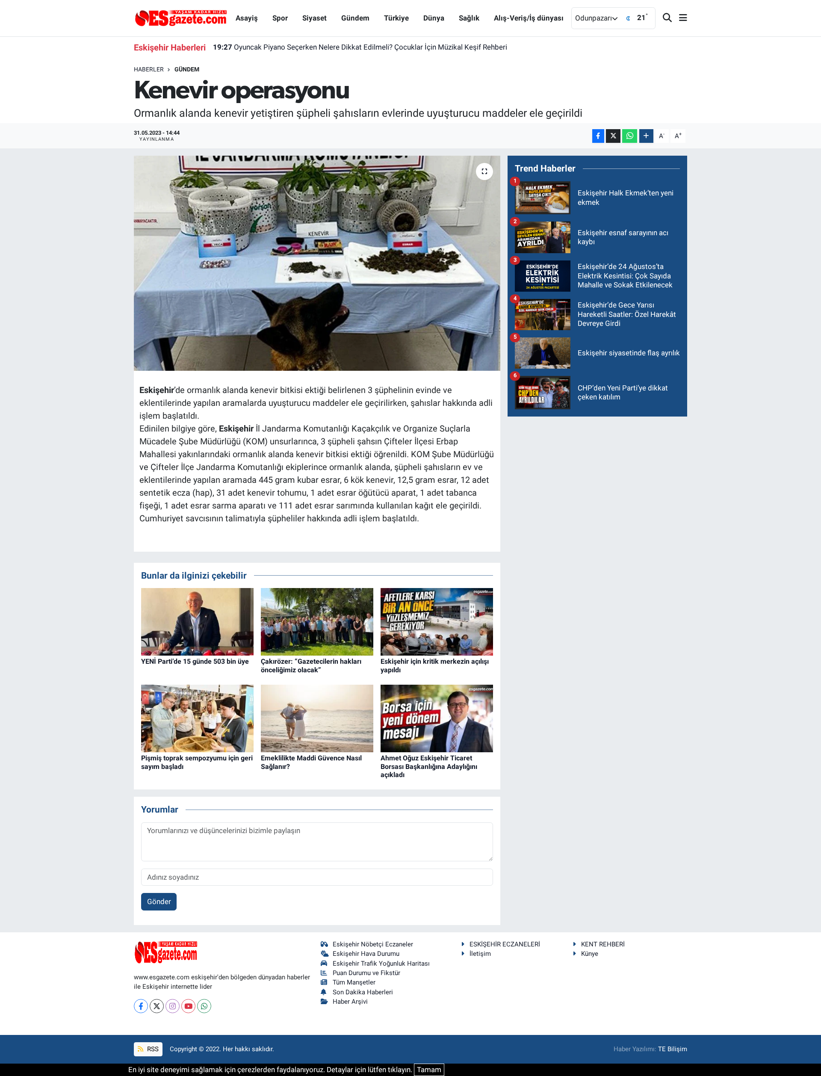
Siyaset (314, 18)
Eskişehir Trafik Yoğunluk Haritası (381, 963)
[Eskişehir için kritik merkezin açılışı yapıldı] (437, 621)
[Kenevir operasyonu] (317, 263)
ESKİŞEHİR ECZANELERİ (505, 944)
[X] (157, 1006)
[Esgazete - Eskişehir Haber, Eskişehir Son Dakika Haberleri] (181, 17)
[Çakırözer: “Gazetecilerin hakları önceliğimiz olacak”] (317, 621)
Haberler (149, 69)
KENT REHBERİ (603, 944)
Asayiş (247, 18)
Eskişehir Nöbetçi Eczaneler (373, 944)
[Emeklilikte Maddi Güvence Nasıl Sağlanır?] (317, 718)
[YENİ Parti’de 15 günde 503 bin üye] (197, 621)
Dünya (433, 18)
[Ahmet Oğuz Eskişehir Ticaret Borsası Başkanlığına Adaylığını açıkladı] (437, 718)
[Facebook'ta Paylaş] (598, 136)
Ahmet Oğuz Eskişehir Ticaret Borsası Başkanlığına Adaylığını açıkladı (429, 766)
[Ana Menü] (679, 18)
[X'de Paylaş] (613, 136)
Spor (280, 18)
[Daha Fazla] (646, 136)
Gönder (159, 901)
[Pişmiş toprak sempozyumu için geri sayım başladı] (197, 718)
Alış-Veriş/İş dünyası (529, 18)
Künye (589, 954)
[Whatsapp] (204, 1006)
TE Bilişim (672, 1049)
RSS (152, 1049)
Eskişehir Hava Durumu (366, 954)
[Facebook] (141, 1006)
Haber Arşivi (350, 1001)
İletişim (480, 954)
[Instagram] (172, 1006)
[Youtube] (188, 1006)
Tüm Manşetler (354, 982)
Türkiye (396, 18)
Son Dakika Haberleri (363, 992)
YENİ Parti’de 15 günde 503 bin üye (195, 661)
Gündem (355, 18)
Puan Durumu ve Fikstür (366, 973)
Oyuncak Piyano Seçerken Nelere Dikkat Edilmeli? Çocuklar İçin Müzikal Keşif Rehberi (360, 47)
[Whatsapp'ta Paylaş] (629, 136)
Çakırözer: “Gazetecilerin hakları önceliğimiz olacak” (311, 665)
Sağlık (469, 18)
